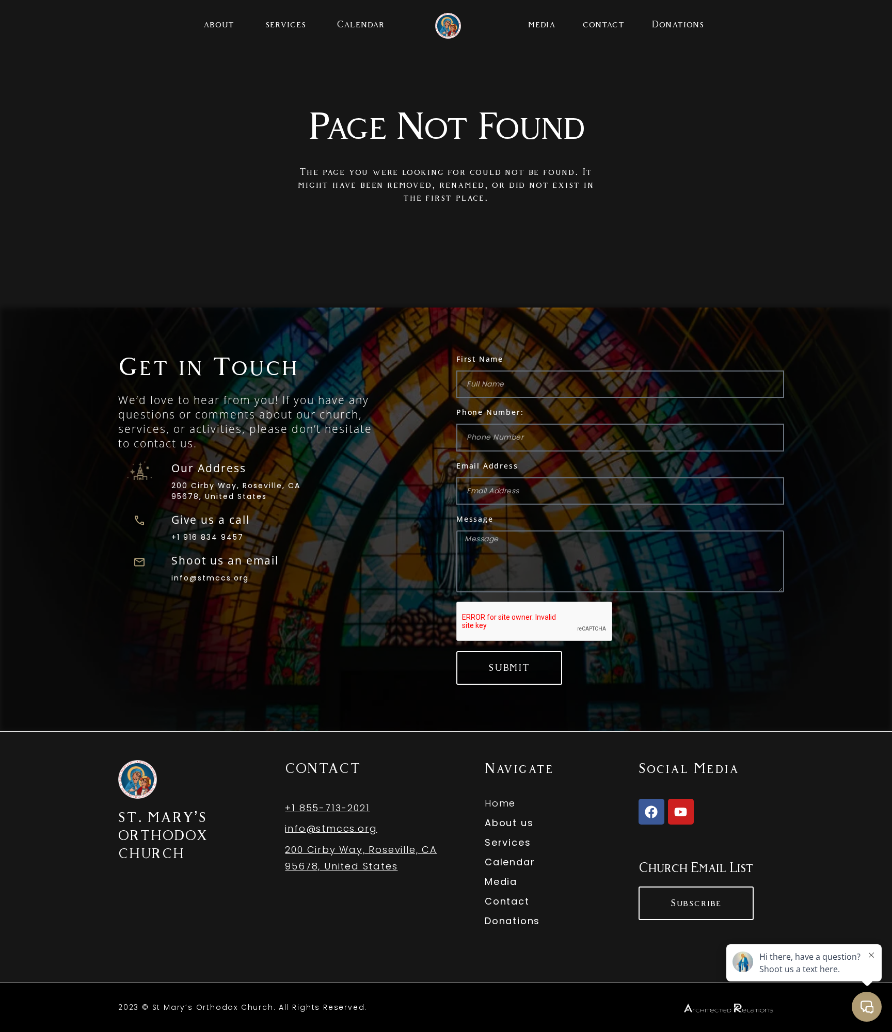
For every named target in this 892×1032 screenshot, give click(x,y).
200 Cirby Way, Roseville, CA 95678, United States (235, 491)
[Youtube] (681, 812)
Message (474, 519)
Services (508, 842)
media (542, 24)
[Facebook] (651, 812)
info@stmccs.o (324, 828)
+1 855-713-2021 (327, 807)
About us (509, 822)
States (378, 866)
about (218, 24)
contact (604, 24)
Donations (677, 24)
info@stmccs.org (210, 578)
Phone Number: (489, 412)
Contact (507, 901)
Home (500, 803)
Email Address (487, 466)
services (285, 24)
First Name (479, 359)
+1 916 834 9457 (207, 537)
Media (501, 881)
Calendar (361, 24)
